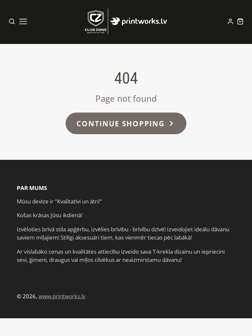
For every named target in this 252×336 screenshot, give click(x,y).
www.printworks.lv (61, 296)
